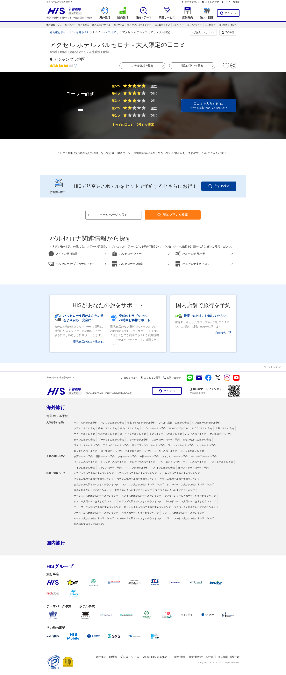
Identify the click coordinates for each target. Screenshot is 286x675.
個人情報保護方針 (229, 656)
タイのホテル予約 (127, 456)
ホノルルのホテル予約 (85, 422)
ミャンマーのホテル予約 (113, 462)
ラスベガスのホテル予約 (87, 445)
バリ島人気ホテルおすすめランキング (180, 473)
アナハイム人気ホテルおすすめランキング (96, 512)
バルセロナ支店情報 (131, 263)
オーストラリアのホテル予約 (193, 467)
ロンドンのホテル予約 (85, 451)
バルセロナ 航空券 (193, 253)
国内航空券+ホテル (228, 25)
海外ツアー (70, 25)
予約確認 (229, 32)
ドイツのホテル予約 (84, 467)
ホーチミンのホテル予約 (133, 434)
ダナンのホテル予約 (84, 439)
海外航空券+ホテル (101, 25)
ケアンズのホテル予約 (192, 451)
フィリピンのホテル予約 (175, 456)
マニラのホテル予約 (84, 434)
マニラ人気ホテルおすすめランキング (175, 490)
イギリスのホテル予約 (221, 462)
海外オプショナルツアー (139, 25)
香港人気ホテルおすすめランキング (92, 490)
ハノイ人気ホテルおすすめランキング (141, 495)
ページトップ (271, 367)
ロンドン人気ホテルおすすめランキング (183, 512)
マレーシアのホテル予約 (204, 456)
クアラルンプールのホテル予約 (165, 434)
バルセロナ (112, 32)
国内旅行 (55, 542)
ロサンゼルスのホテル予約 (197, 439)
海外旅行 (55, 407)
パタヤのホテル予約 (137, 439)
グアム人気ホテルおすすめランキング (137, 473)
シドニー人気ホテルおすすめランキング (95, 501)
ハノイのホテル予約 (195, 434)
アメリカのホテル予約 (194, 462)
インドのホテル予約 (169, 462)
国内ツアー (178, 25)
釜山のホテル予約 (129, 428)
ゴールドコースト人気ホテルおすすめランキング (190, 501)
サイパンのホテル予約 (154, 428)
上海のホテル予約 (224, 428)
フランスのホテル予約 (110, 467)
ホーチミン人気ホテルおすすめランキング (96, 495)
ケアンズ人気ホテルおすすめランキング (140, 501)
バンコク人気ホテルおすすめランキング (143, 484)
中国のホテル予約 (149, 456)
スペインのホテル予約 (163, 467)
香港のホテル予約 (107, 428)
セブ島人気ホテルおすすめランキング (94, 478)
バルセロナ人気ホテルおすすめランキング (139, 518)
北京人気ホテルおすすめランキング (133, 490)
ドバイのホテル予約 (201, 428)
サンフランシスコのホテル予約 (148, 445)
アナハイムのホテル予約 (116, 445)
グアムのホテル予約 (84, 428)
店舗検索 (220, 332)
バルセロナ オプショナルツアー (75, 263)
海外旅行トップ (53, 25)
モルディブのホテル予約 (142, 462)
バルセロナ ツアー (130, 253)
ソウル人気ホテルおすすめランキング (180, 478)
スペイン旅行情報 (67, 253)
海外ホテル (119, 25)
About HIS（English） (156, 656)
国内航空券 (210, 25)
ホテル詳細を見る (142, 65)
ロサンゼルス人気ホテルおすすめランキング (147, 507)
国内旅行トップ (162, 25)
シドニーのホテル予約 (165, 451)
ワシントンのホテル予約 (181, 445)
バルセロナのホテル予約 (138, 451)
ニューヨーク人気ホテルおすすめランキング (97, 507)
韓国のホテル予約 (105, 456)
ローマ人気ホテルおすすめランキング (94, 518)
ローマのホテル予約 (111, 451)
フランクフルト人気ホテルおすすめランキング (189, 518)
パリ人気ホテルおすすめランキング (140, 512)
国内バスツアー (194, 25)
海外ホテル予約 (57, 416)
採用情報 (179, 656)
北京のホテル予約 (107, 434)
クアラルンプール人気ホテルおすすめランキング (190, 495)
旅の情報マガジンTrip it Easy (89, 524)
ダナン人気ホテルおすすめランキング (137, 478)
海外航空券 (83, 25)
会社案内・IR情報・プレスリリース (117, 656)
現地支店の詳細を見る (86, 341)
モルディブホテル (178, 428)
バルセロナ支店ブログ (196, 263)
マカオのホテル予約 (220, 434)
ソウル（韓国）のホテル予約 (174, 422)
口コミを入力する (208, 105)
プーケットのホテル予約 (111, 439)
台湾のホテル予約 (83, 456)
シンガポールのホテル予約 (206, 422)
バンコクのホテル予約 (112, 422)
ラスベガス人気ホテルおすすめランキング (196, 507)
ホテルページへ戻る (113, 214)
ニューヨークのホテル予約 (166, 439)
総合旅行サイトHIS (61, 32)
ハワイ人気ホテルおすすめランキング (94, 473)
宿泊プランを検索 (175, 214)
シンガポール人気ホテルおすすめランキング (190, 484)
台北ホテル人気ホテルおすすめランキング (96, 484)
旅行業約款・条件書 (201, 656)
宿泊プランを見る (192, 65)
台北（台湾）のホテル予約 (141, 422)
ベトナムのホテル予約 (85, 462)
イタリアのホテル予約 (136, 467)
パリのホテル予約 (206, 445)
